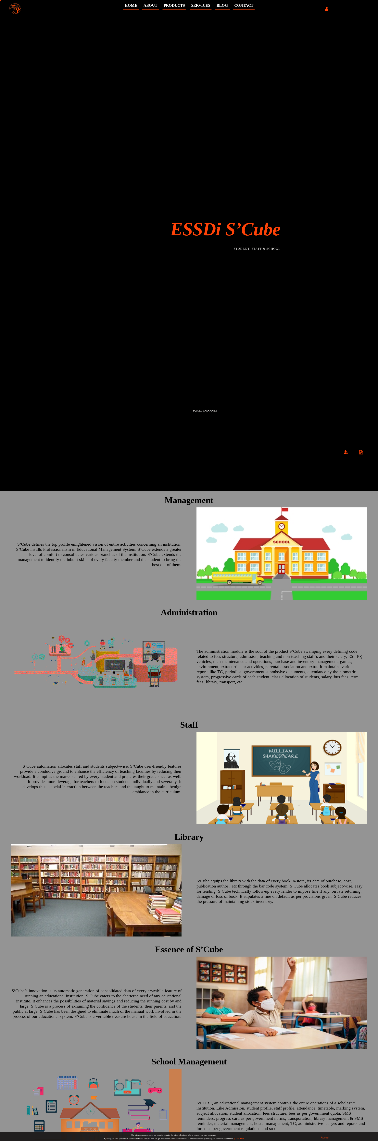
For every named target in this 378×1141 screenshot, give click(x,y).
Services (200, 5)
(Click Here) (239, 1138)
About (150, 5)
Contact (243, 5)
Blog (222, 5)
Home (131, 5)
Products (174, 5)
